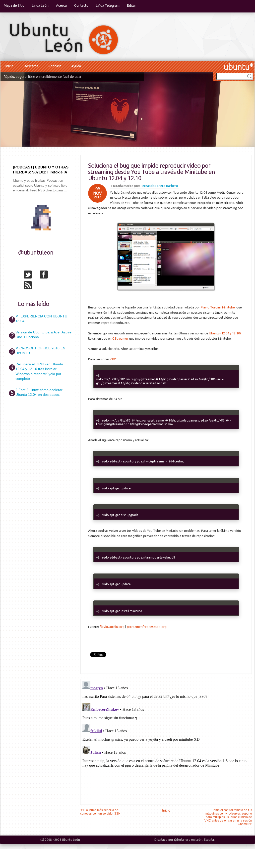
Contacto (81, 5)
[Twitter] (31, 276)
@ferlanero (182, 839)
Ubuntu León (71, 839)
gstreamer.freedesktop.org (147, 626)
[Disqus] (166, 741)
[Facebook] (47, 276)
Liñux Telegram (108, 5)
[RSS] (31, 286)
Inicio (9, 66)
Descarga (31, 66)
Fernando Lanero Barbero (159, 185)
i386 (113, 359)
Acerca (61, 5)
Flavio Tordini (211, 307)
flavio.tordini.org (112, 626)
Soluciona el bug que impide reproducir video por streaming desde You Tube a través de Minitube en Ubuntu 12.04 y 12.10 (151, 171)
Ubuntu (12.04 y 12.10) (225, 333)
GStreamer (120, 338)
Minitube (228, 307)
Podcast (55, 66)
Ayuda (76, 66)
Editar (131, 5)
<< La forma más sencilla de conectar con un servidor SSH (100, 811)
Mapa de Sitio (14, 5)
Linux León (40, 5)
